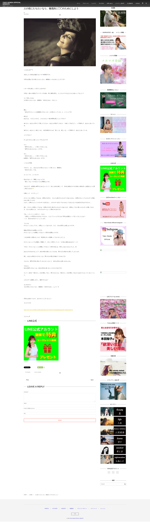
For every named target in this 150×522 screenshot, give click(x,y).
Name (25, 403)
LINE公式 (138, 3)
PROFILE (47, 508)
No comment (27, 372)
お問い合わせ (110, 3)
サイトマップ (94, 508)
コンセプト (93, 3)
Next (92, 380)
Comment (26, 392)
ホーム (78, 3)
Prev (27, 380)
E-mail (25, 408)
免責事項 (72, 508)
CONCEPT (63, 508)
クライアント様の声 (119, 3)
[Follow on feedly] (142, 3)
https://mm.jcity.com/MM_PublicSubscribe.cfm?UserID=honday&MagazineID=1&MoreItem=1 (48, 310)
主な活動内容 (130, 3)
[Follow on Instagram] (117, 472)
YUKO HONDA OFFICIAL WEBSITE (12, 3)
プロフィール (86, 3)
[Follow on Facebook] (109, 472)
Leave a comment (37, 372)
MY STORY (101, 3)
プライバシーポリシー (82, 508)
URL (25, 413)
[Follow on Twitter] (113, 472)
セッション (102, 508)
